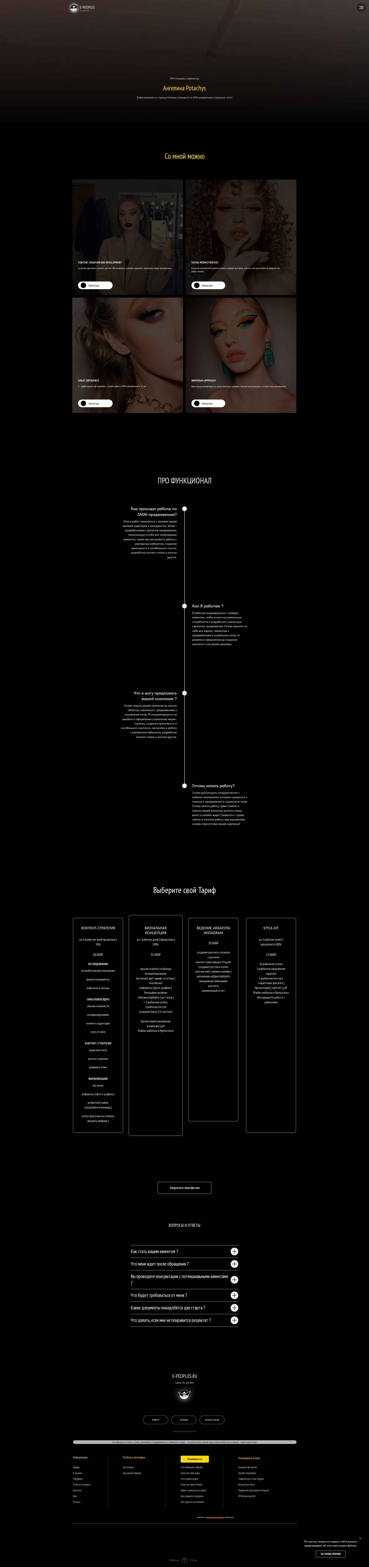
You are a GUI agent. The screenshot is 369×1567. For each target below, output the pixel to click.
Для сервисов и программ (192, 1496)
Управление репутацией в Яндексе (253, 1490)
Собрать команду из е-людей (193, 1490)
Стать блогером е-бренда (192, 1467)
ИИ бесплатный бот (247, 1496)
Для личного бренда (132, 1473)
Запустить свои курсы (190, 1473)
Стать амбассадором (189, 1478)
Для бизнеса (128, 1467)
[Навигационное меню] (361, 7)
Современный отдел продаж (251, 1478)
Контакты (77, 1490)
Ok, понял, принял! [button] (331, 1554)
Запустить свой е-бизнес (191, 1484)
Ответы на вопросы (82, 1484)
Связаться (93, 285)
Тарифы (76, 1467)
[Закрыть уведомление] (360, 1538)
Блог (75, 1496)
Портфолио (78, 1478)
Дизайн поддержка (247, 1473)
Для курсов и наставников (192, 1502)
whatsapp (184, 1419)
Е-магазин (77, 1473)
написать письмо (212, 1419)
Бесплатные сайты (246, 1484)
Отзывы (76, 1502)
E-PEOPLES (87, 7)
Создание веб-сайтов (247, 1467)
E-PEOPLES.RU (184, 1376)
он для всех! (85, 10)
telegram (155, 1419)
